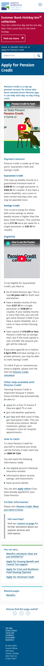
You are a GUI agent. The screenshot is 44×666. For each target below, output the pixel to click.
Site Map (9, 628)
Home (4, 47)
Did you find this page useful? (22, 609)
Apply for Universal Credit (20, 576)
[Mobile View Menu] (40, 5)
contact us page (25, 523)
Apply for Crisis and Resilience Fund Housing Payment (22, 571)
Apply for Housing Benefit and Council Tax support (22, 563)
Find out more (11, 38)
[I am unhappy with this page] (28, 613)
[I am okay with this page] (22, 613)
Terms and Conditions (10, 633)
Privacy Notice (11, 630)
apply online (24, 488)
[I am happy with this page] (15, 613)
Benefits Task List (19, 47)
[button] (40, 16)
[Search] (39, 55)
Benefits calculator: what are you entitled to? (21, 555)
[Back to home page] (11, 6)
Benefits (10, 595)
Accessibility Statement (10, 638)
